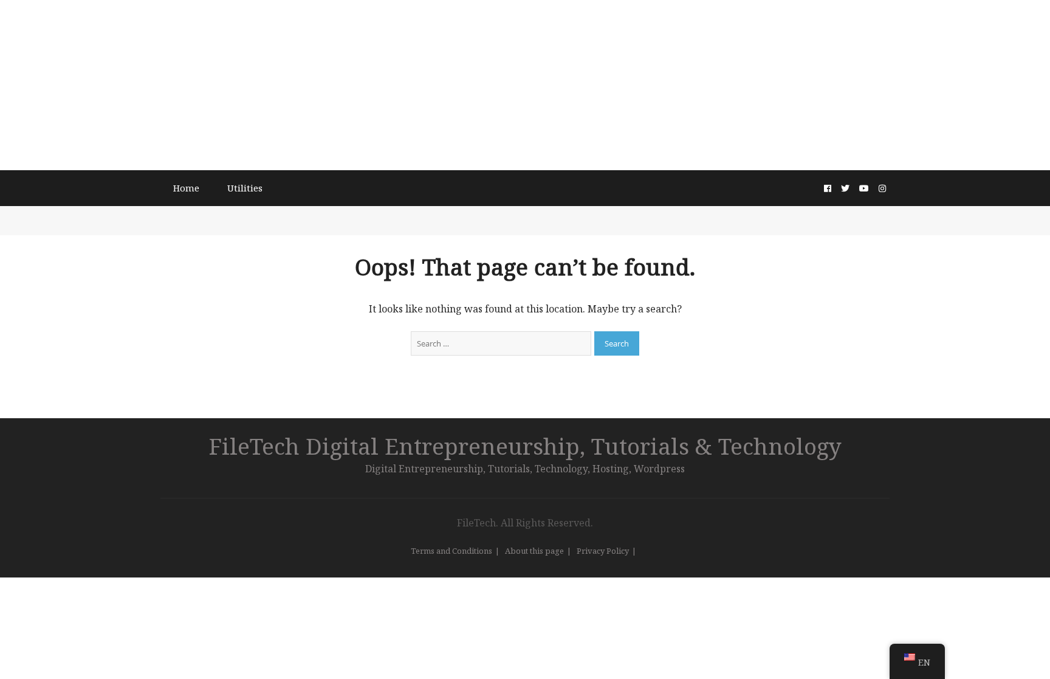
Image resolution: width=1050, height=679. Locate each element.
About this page (534, 550)
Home (186, 188)
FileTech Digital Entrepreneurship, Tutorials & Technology (525, 445)
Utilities (244, 188)
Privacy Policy (603, 550)
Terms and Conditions (451, 550)
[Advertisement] (525, 85)
